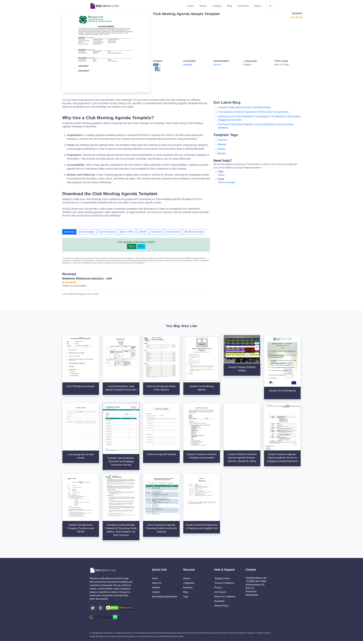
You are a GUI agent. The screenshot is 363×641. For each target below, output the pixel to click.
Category (216, 6)
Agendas (187, 64)
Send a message (226, 182)
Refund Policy (221, 605)
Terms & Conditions (224, 583)
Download (69, 232)
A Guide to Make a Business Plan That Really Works (244, 107)
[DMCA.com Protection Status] (119, 607)
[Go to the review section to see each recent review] (296, 17)
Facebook (156, 232)
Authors (156, 587)
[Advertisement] (227, 38)
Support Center (222, 578)
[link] (92, 608)
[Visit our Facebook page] (100, 608)
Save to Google (86, 232)
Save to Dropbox (107, 232)
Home (191, 6)
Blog (229, 6)
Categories (188, 583)
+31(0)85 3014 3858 (256, 581)
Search (203, 6)
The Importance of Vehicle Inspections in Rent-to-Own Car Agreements (253, 112)
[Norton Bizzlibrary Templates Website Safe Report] (103, 617)
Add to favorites (195, 232)
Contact (156, 592)
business (222, 140)
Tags (185, 596)
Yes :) (131, 246)
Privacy (218, 587)
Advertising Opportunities (164, 596)
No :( (141, 246)
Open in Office (127, 232)
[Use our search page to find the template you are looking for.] (270, 6)
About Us (156, 583)
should (221, 149)
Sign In (257, 6)
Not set (216, 64)
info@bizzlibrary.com (256, 578)
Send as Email (172, 232)
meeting (222, 144)
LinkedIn (142, 232)
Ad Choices (220, 592)
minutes (222, 153)
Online (221, 175)
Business (188, 587)
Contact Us (243, 6)
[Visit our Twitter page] (93, 608)
